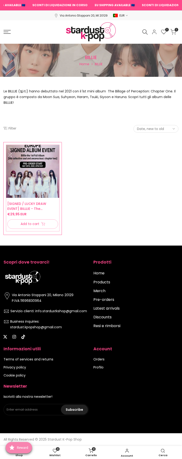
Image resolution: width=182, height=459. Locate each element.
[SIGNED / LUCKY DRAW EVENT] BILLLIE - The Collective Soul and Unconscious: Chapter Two (30, 206)
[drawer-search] (145, 32)
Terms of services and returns (28, 359)
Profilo (98, 367)
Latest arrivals (106, 308)
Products (101, 282)
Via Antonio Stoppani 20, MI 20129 (84, 15)
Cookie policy (15, 375)
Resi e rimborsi (106, 326)
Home (84, 64)
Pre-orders (103, 299)
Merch (99, 291)
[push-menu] (7, 32)
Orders (99, 359)
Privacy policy (15, 367)
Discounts (102, 317)
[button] (10, 148)
